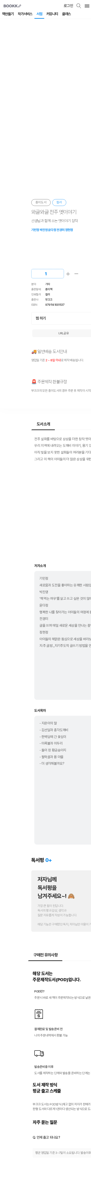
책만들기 (8, 14)
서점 (39, 14)
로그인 (68, 6)
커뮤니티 (52, 14)
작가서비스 (25, 14)
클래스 (66, 14)
